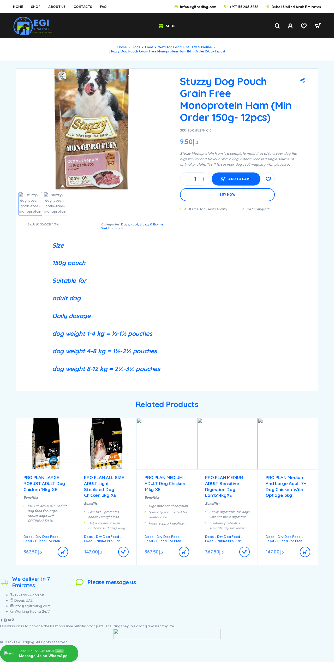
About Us (56, 7)
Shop (35, 7)
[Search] (277, 26)
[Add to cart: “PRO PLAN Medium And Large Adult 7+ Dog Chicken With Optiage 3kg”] (305, 552)
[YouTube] (9, 620)
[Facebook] (2, 620)
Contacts (83, 7)
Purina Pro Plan (47, 541)
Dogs (136, 47)
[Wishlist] (304, 26)
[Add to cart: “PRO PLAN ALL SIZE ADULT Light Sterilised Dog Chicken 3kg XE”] (123, 552)
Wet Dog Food (170, 47)
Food (149, 47)
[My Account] (290, 26)
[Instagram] (5, 620)
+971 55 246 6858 (244, 7)
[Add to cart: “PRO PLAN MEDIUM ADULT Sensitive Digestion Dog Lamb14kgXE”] (244, 552)
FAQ (103, 7)
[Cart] (318, 26)
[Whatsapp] (13, 620)
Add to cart (239, 176)
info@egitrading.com (198, 7)
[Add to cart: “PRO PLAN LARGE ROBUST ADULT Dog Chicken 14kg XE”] (63, 552)
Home (18, 7)
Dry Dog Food (46, 536)
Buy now (227, 194)
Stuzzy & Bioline (199, 47)
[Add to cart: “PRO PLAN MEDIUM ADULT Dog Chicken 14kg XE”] (184, 552)
